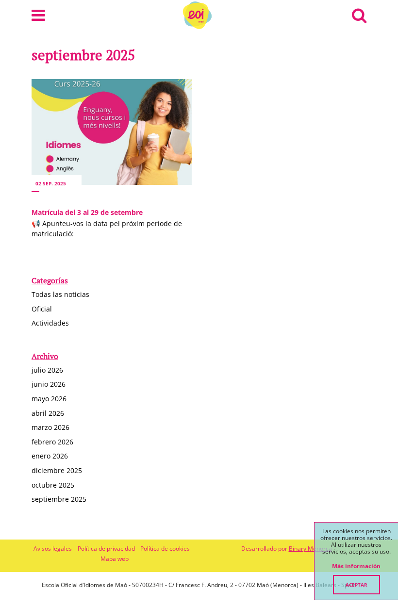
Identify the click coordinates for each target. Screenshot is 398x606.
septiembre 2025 (59, 499)
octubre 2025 (53, 485)
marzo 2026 (50, 427)
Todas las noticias (60, 294)
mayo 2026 (49, 398)
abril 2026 (48, 413)
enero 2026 (50, 455)
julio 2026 (47, 370)
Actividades (50, 323)
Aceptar (356, 584)
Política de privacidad (106, 548)
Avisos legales (52, 548)
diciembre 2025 (57, 470)
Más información (356, 566)
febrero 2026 (52, 441)
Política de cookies (165, 548)
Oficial (42, 308)
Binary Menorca (310, 548)
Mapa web (114, 558)
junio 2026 (49, 384)
